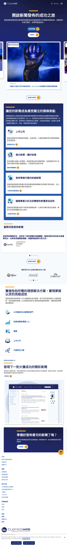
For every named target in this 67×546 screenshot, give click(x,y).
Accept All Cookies (29, 543)
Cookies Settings (16, 543)
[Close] (64, 537)
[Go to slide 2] (31, 256)
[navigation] (61, 3)
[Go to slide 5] (37, 256)
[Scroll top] (61, 452)
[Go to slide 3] (33, 256)
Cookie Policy (26, 538)
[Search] (52, 3)
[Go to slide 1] (29, 256)
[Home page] (10, 3)
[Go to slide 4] (35, 256)
